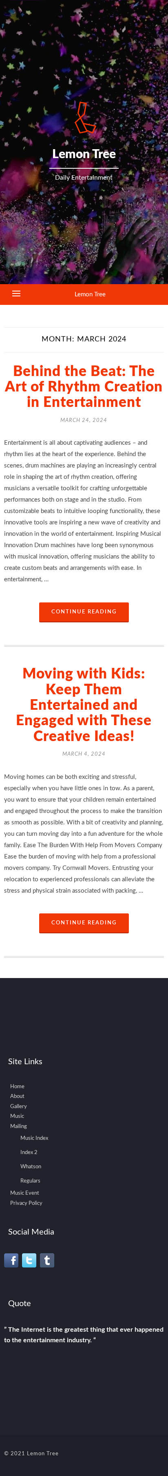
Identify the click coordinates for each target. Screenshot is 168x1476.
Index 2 (29, 1152)
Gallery (18, 1106)
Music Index (34, 1138)
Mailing (18, 1126)
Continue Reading (84, 612)
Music (17, 1116)
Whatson (30, 1166)
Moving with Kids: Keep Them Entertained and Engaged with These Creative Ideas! (84, 705)
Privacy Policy (26, 1203)
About (17, 1096)
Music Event (24, 1193)
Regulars (30, 1181)
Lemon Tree (90, 294)
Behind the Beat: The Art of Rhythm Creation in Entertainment (84, 387)
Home (17, 1086)
